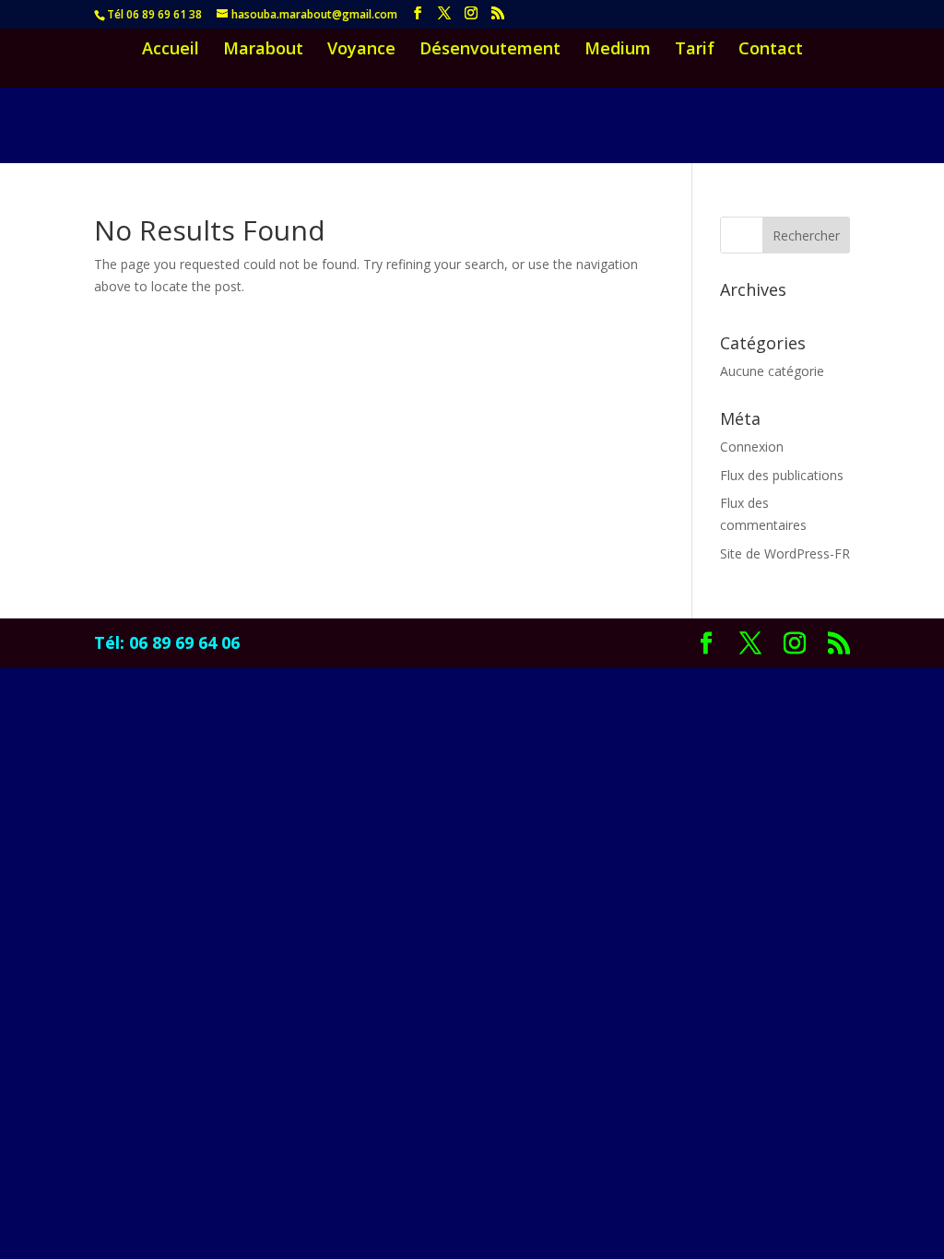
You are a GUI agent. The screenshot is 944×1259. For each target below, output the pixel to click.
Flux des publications (782, 475)
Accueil (170, 50)
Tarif (694, 50)
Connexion (752, 446)
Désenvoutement (489, 50)
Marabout (263, 50)
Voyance (361, 50)
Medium (617, 50)
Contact (770, 50)
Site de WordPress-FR (785, 553)
